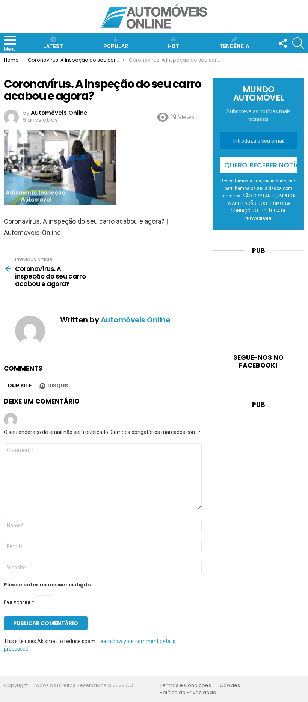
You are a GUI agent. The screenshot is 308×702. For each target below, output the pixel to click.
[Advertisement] (258, 299)
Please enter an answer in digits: (48, 585)
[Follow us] (282, 43)
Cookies (230, 685)
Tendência (234, 46)
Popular (115, 46)
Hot (173, 46)
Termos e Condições (185, 685)
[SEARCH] (298, 43)
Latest (53, 46)
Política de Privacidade (188, 693)
